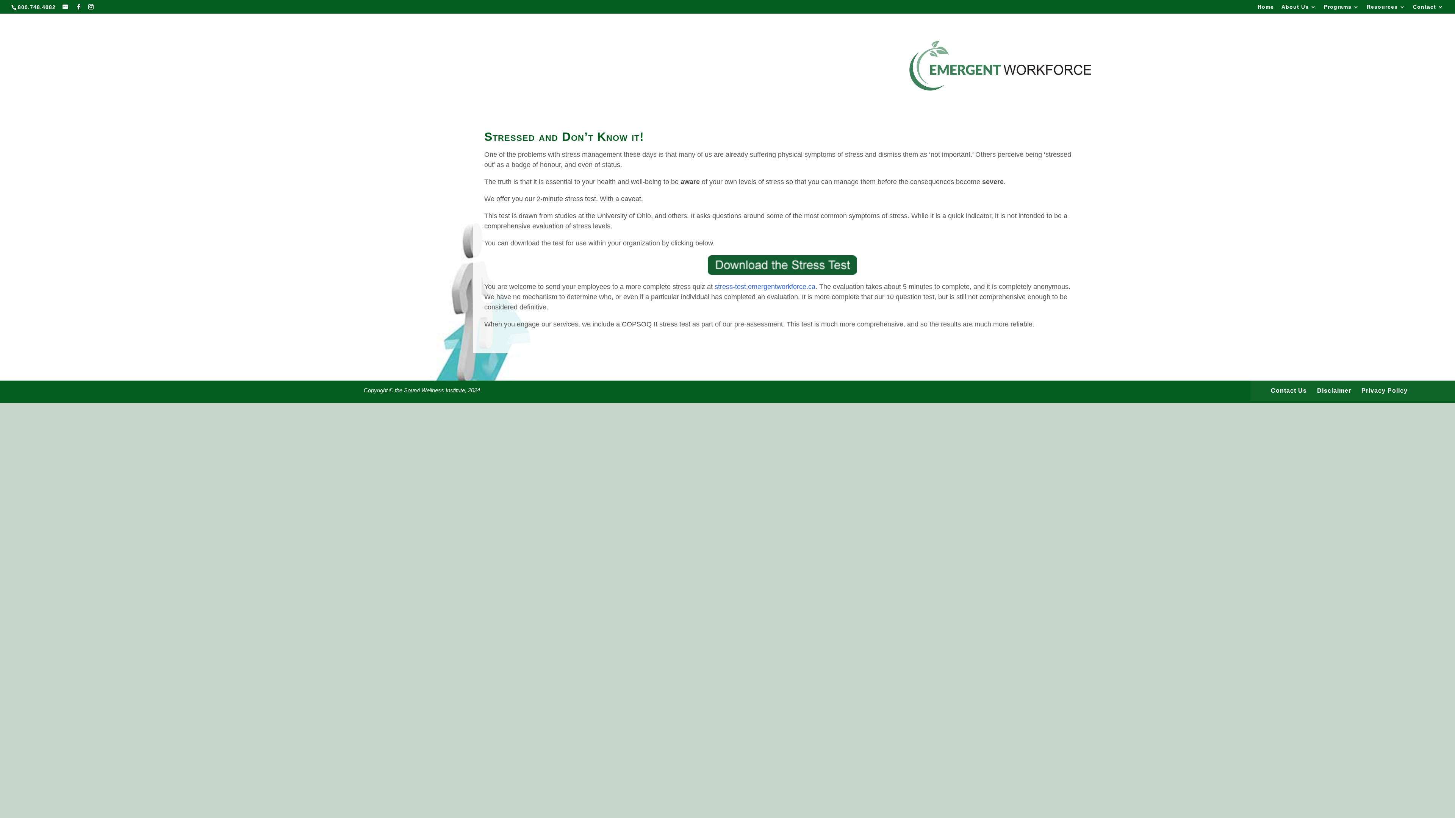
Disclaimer (1334, 390)
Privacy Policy (1384, 390)
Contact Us (1289, 390)
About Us (1295, 7)
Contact (1424, 7)
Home (1266, 7)
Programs (1338, 7)
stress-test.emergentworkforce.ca (765, 286)
